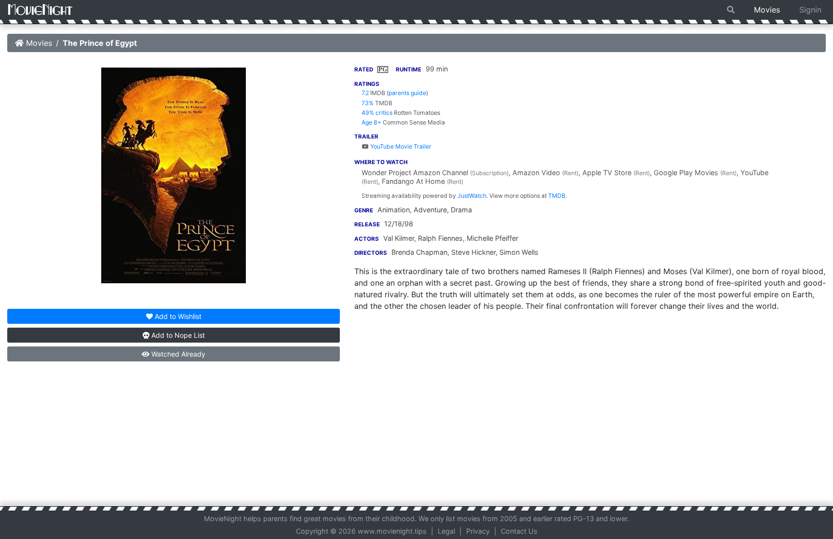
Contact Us (519, 531)
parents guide (407, 93)
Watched (177, 354)
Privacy (478, 531)
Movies (767, 9)
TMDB (556, 195)
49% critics (377, 112)
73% (368, 103)
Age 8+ (371, 122)
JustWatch (471, 195)
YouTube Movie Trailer (400, 146)
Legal (446, 531)
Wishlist (178, 316)
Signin (810, 9)
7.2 (365, 93)
